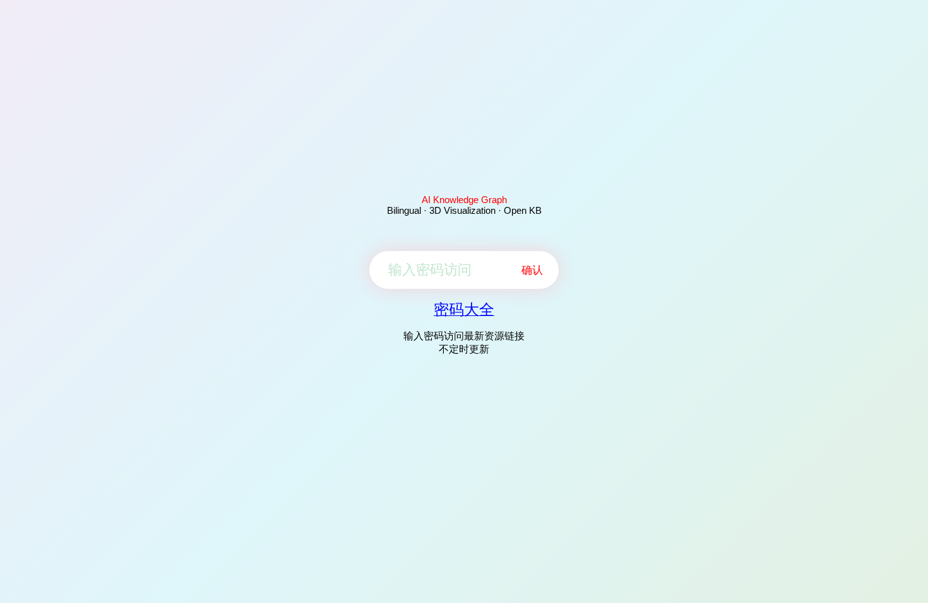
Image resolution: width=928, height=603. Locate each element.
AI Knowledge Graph (464, 199)
